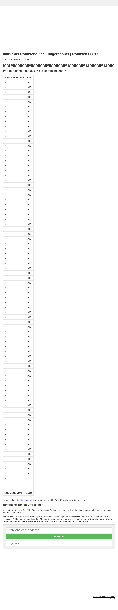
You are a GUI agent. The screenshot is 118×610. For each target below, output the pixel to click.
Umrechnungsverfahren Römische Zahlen (69, 521)
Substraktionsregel (25, 500)
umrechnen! (59, 536)
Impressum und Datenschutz (104, 597)
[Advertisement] (59, 29)
